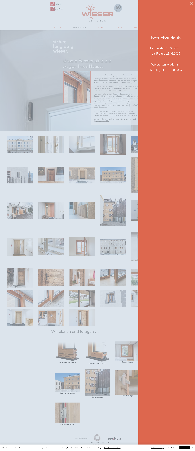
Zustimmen (184, 448)
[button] (191, 3)
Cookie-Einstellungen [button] (157, 448)
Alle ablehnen (172, 448)
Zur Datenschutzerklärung (112, 448)
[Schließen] (192, 447)
